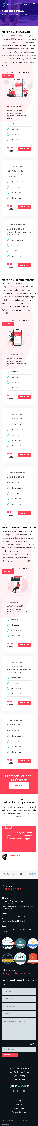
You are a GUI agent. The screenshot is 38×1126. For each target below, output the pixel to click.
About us (19, 1104)
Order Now (24, 149)
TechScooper (27, 1121)
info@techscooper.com (18, 973)
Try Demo (19, 785)
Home (4, 15)
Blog (19, 1101)
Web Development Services (19, 1068)
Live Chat (6, 1125)
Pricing (11, 15)
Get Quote (8, 76)
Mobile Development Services (19, 1072)
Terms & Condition (19, 1112)
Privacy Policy (19, 1108)
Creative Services (19, 1080)
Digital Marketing (19, 1076)
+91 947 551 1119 (12, 889)
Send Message (9, 1055)
